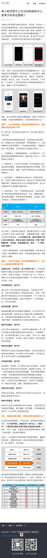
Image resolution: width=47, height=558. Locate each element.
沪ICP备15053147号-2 (9, 536)
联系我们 (42, 3)
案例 (34, 3)
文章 (28, 3)
